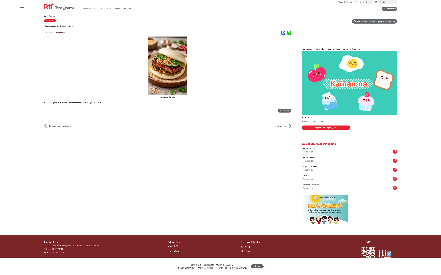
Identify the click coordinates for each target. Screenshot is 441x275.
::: (336, 2)
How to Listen (174, 251)
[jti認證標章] (386, 254)
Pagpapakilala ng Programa (326, 127)
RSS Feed (245, 251)
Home (341, 2)
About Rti (174, 241)
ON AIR (50, 21)
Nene (321, 122)
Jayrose (315, 122)
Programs (51, 16)
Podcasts (359, 2)
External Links (250, 241)
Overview (87, 8)
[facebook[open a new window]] (283, 33)
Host (109, 8)
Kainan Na (60, 32)
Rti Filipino (246, 247)
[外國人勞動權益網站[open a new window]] (325, 211)
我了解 (257, 266)
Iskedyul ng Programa (123, 8)
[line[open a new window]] (289, 33)
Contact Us (51, 241)
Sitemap (350, 2)
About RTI (173, 246)
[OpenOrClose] (22, 7)
